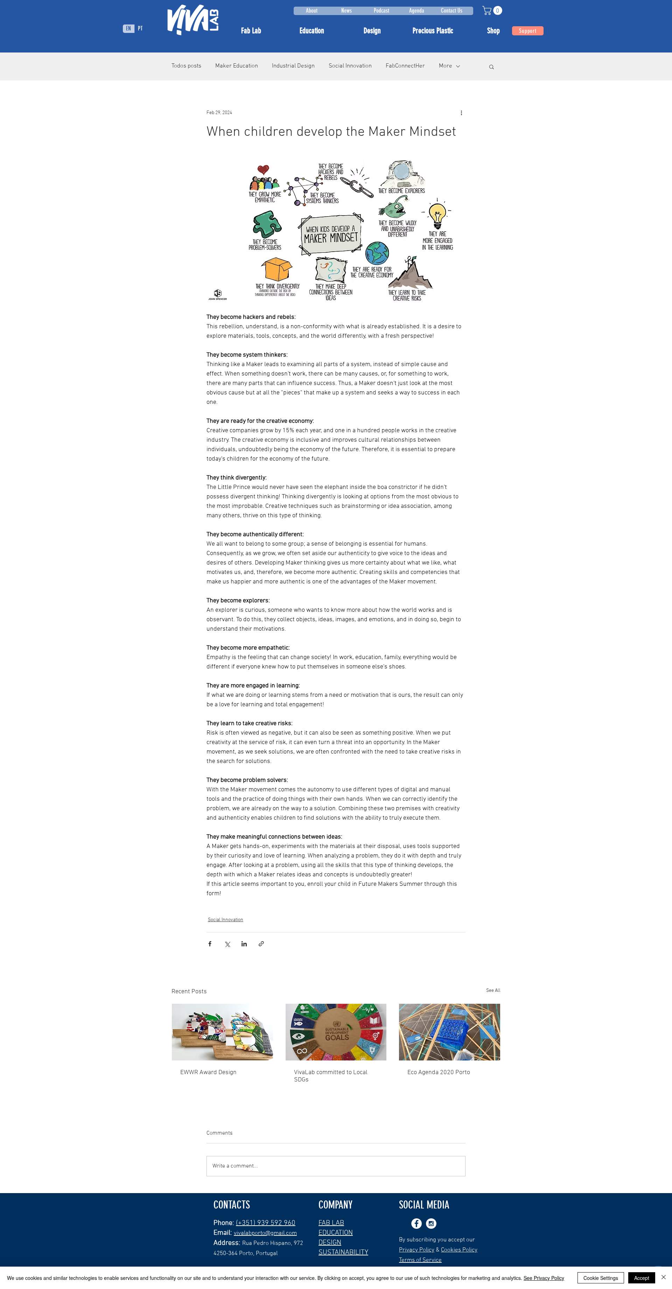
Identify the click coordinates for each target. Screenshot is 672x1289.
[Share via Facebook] (209, 943)
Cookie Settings (600, 1277)
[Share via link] (261, 943)
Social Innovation (350, 66)
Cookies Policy (459, 1250)
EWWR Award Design (208, 1072)
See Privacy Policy (544, 1277)
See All (493, 991)
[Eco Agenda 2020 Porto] (449, 1032)
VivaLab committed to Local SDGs (331, 1076)
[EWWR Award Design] (222, 1032)
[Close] (663, 1277)
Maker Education (236, 66)
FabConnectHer (405, 66)
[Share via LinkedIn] (244, 943)
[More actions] (461, 113)
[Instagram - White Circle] (431, 1223)
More (445, 66)
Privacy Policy (416, 1250)
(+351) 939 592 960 (265, 1223)
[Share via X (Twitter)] (227, 943)
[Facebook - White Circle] (416, 1223)
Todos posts (186, 66)
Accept (641, 1277)
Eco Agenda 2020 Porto (438, 1072)
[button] (493, 10)
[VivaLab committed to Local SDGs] (336, 1032)
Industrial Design (293, 66)
